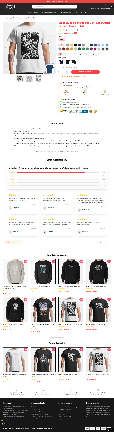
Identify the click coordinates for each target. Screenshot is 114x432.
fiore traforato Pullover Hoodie (12, 324)
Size (59, 52)
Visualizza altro (56, 336)
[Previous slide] (5, 48)
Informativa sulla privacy (38, 412)
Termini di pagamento (65, 409)
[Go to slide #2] (29, 78)
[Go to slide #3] (38, 78)
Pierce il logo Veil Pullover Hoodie (69, 286)
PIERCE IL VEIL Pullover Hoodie (96, 286)
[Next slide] (53, 48)
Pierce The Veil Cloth (15, 18)
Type (59, 36)
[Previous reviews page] (97, 242)
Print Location (62, 57)
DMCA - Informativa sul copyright (40, 414)
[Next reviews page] (106, 242)
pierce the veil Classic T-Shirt (95, 324)
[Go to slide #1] (20, 78)
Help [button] (111, 429)
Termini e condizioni (36, 409)
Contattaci (61, 414)
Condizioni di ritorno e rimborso (67, 412)
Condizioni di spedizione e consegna (68, 407)
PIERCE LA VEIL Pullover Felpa (40, 286)
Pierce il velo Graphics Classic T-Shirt (70, 324)
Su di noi (33, 407)
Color (59, 42)
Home (5, 18)
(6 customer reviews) (72, 30)
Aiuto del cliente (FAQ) (65, 416)
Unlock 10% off (3, 424)
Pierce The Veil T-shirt (30, 18)
